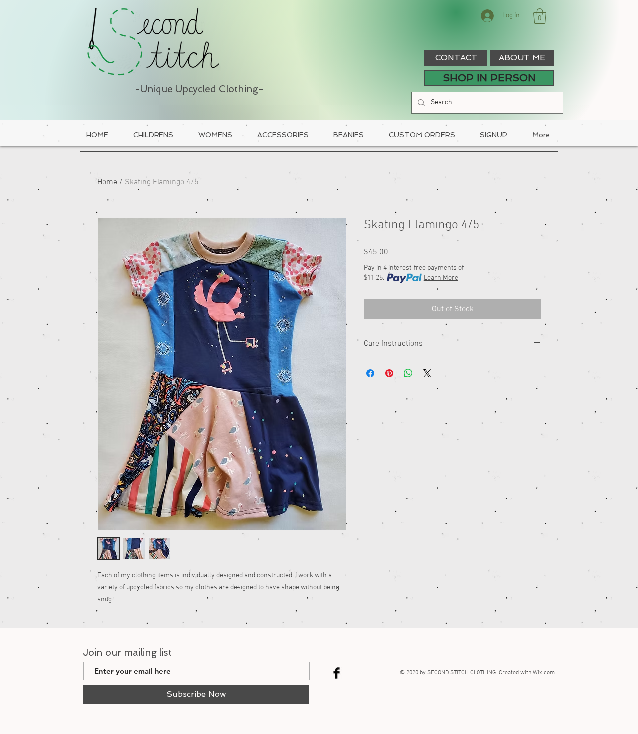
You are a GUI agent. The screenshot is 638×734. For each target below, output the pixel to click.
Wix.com (544, 672)
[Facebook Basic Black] (336, 673)
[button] (539, 16)
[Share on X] (427, 373)
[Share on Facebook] (370, 373)
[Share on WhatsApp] (408, 373)
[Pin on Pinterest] (389, 373)
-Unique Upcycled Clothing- (199, 89)
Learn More (441, 278)
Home (107, 182)
